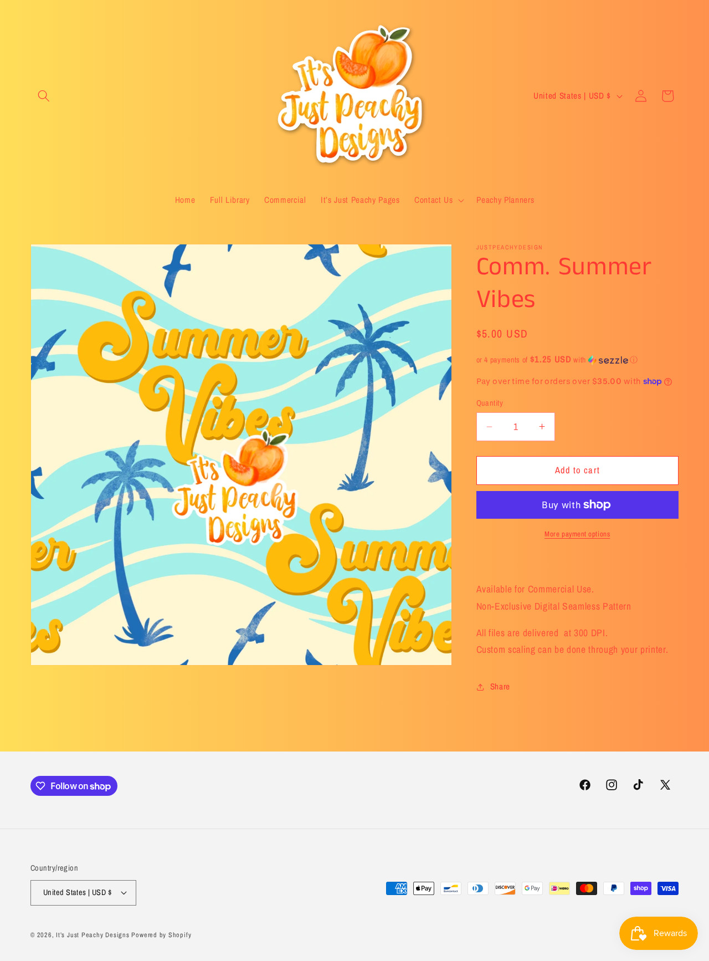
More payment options (577, 534)
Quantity (490, 402)
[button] (43, 96)
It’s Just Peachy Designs (92, 934)
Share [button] (500, 686)
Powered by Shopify (161, 934)
